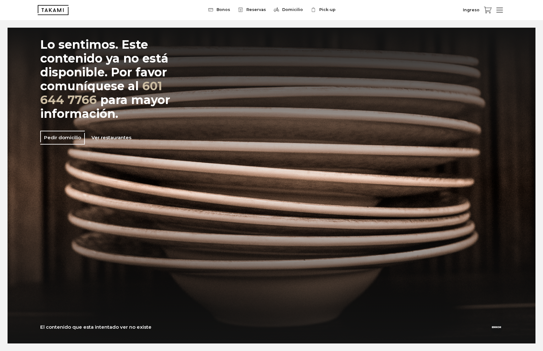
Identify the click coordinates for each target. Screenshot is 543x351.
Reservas (256, 9)
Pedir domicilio (62, 137)
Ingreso (471, 10)
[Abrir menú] (499, 10)
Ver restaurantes (111, 137)
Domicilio (292, 9)
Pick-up (327, 9)
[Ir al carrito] (487, 10)
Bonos (223, 9)
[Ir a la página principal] (53, 10)
